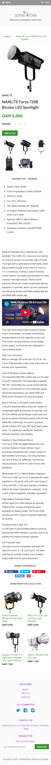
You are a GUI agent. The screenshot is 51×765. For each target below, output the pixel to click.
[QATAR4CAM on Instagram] (33, 711)
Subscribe (42, 746)
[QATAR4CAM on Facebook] (25, 711)
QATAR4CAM (24, 759)
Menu (8, 2)
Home (7, 36)
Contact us (25, 697)
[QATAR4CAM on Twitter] (18, 711)
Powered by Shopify (39, 759)
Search (25, 689)
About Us (26, 693)
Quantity (6, 123)
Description (18, 179)
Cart (47, 2)
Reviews (32, 179)
